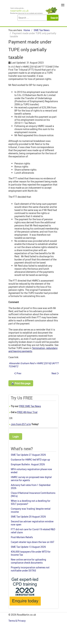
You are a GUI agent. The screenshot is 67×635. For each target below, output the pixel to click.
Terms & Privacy (17, 620)
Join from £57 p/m (21, 424)
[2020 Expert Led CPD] (25, 606)
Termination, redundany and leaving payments (33, 349)
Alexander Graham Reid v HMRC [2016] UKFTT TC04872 (33, 365)
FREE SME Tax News (30, 406)
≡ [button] (63, 5)
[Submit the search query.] (53, 18)
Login (16, 436)
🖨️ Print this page (20, 383)
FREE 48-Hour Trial (27, 412)
